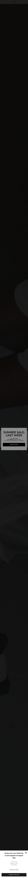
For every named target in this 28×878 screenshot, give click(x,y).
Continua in (14, 869)
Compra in (14, 874)
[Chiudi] (25, 852)
